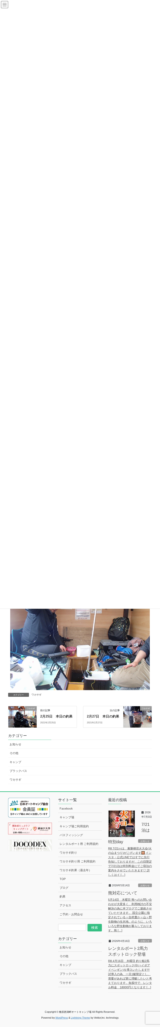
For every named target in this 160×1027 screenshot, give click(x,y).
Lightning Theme (80, 1017)
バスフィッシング (71, 835)
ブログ (64, 887)
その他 (14, 753)
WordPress (61, 1017)
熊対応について (122, 893)
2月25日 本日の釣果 (56, 716)
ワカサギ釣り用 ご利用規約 (77, 861)
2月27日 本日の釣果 (103, 716)
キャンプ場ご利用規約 (74, 826)
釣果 (62, 896)
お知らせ (15, 744)
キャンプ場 (67, 817)
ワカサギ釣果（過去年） (76, 870)
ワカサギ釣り (68, 852)
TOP (63, 879)
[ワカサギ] (22, 716)
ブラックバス (18, 770)
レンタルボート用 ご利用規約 (79, 843)
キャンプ (15, 762)
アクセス (65, 905)
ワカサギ (36, 694)
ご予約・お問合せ (71, 914)
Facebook (66, 808)
